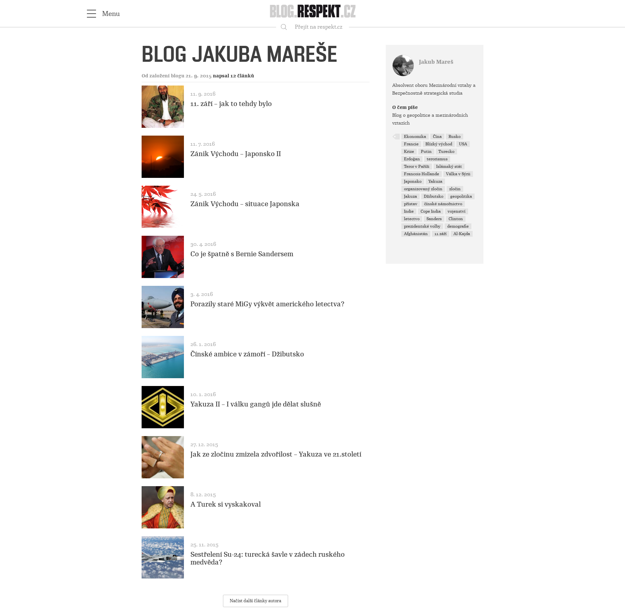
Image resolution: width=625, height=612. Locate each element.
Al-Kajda (461, 233)
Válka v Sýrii (458, 174)
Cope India (431, 211)
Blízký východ (438, 144)
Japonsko (413, 181)
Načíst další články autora (255, 601)
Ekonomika (415, 136)
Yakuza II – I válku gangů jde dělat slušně (255, 404)
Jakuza (410, 196)
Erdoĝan (412, 159)
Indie (409, 211)
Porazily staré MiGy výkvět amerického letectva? (267, 304)
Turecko (446, 151)
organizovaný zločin (423, 189)
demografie (458, 226)
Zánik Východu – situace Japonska (244, 204)
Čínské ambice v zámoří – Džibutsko (247, 354)
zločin (455, 189)
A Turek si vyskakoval (225, 504)
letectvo (412, 218)
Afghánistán (416, 233)
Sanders (434, 218)
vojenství (456, 211)
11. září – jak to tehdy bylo (231, 104)
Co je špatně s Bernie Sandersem (241, 254)
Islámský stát (449, 166)
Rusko (455, 136)
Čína (437, 136)
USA (463, 144)
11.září (441, 233)
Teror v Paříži (416, 166)
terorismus (437, 159)
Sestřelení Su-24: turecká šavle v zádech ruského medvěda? (267, 558)
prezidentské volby (422, 226)
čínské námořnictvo (443, 203)
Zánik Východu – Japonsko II (235, 154)
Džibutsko (433, 196)
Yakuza (435, 181)
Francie (411, 144)
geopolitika (461, 196)
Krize (409, 151)
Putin (426, 151)
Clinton (456, 218)
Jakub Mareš (436, 62)
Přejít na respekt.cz (318, 26)
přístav (410, 203)
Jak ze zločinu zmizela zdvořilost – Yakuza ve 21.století (275, 454)
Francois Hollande (421, 174)
